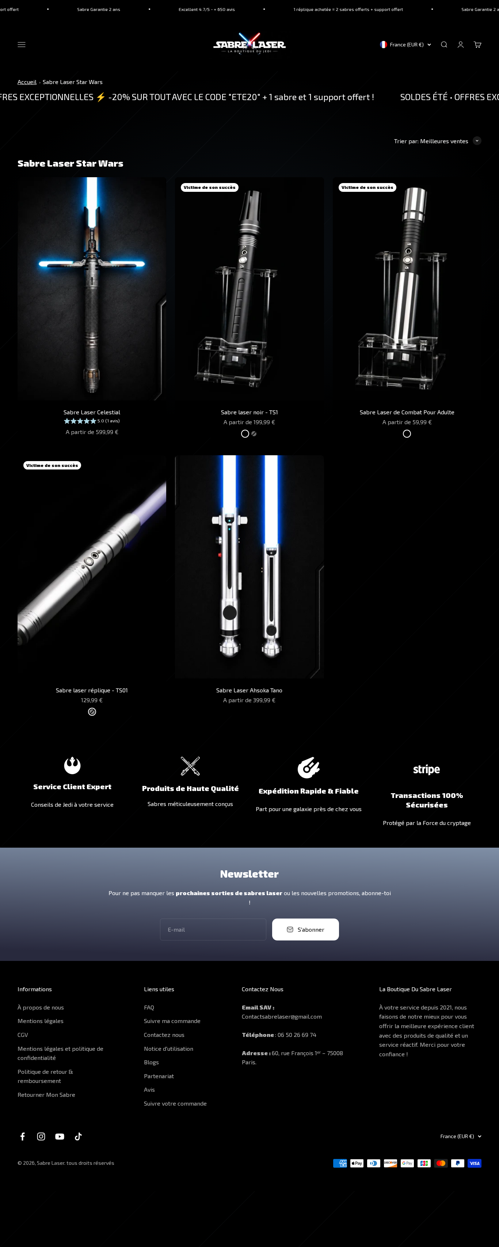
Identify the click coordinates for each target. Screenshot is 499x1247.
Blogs (151, 1061)
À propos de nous (41, 1007)
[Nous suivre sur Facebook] (22, 1136)
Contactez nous (164, 1034)
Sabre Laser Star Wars (73, 81)
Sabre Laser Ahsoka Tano (249, 690)
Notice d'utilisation (168, 1048)
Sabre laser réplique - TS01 (92, 690)
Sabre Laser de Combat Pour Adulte (407, 411)
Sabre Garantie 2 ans (58, 9)
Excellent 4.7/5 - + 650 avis (166, 9)
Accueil (27, 81)
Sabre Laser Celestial (92, 411)
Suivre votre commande (175, 1103)
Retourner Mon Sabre (46, 1094)
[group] (92, 421)
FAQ (149, 1007)
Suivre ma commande (172, 1020)
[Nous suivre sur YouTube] (60, 1136)
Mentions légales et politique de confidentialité (60, 1053)
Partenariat (159, 1075)
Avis (149, 1089)
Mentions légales (41, 1020)
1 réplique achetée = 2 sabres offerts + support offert (307, 9)
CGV (23, 1034)
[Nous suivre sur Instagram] (41, 1136)
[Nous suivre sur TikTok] (78, 1136)
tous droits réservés (90, 1163)
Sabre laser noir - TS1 (249, 411)
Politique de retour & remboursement (45, 1076)
